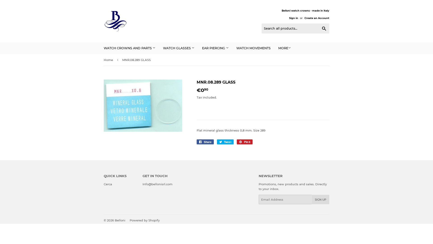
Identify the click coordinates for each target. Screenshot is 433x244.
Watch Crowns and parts (128, 48)
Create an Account (316, 18)
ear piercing (214, 48)
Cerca (108, 184)
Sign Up (320, 199)
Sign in (293, 18)
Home (108, 60)
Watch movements (253, 48)
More (283, 48)
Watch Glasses (177, 48)
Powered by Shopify (145, 220)
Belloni (120, 220)
